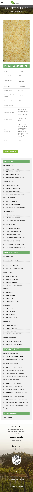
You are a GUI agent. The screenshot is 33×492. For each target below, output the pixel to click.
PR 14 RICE (6, 305)
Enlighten (20, 486)
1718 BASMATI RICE (8, 181)
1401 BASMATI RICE (8, 211)
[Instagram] (20, 471)
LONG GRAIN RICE (10, 413)
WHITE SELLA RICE (8, 417)
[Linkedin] (16, 471)
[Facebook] (13, 471)
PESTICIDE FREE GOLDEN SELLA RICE (13, 396)
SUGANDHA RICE (8, 256)
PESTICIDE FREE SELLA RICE (11, 380)
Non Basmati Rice (11, 252)
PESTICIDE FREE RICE (11, 349)
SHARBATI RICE (7, 272)
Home (11, 11)
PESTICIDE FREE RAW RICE (10, 353)
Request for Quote (10, 151)
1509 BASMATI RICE (9, 198)
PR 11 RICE (6, 289)
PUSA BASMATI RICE (9, 225)
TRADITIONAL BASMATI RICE (11, 241)
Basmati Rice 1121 (8, 165)
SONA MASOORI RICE (9, 338)
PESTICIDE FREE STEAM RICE (11, 363)
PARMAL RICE (7, 321)
